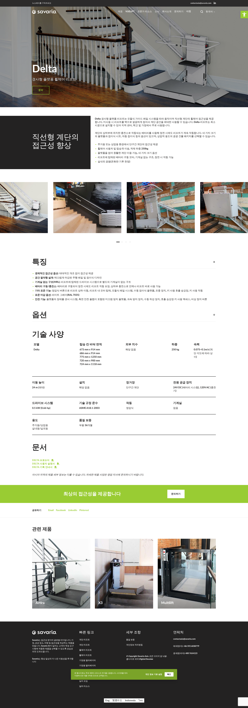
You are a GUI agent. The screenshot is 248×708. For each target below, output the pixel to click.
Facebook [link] (61, 510)
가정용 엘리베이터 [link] (87, 660)
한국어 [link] (209, 11)
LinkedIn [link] (72, 510)
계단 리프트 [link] (84, 640)
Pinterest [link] (84, 510)
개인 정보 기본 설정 (153, 674)
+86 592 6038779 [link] (191, 646)
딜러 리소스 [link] (84, 686)
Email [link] (51, 510)
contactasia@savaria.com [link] (200, 3)
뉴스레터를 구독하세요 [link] (41, 3)
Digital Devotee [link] (146, 659)
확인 (169, 674)
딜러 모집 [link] (83, 681)
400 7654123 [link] (191, 653)
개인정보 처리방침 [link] (134, 645)
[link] (244, 14)
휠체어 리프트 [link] (85, 650)
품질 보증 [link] (130, 640)
